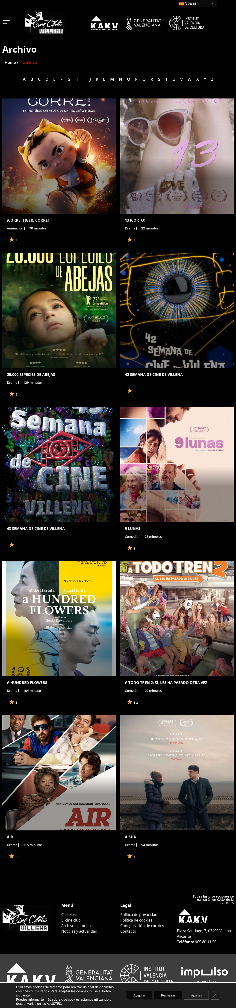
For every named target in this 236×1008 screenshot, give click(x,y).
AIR (10, 836)
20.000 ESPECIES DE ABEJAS (31, 374)
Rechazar (168, 995)
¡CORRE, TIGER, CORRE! (28, 220)
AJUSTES (54, 1003)
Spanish (191, 3)
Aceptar (139, 995)
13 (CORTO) (135, 220)
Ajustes (196, 995)
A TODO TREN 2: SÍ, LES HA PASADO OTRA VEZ (166, 682)
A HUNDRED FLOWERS (27, 682)
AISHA (130, 836)
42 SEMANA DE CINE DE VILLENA (154, 374)
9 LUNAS (132, 528)
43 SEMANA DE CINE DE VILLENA (36, 528)
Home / (11, 62)
